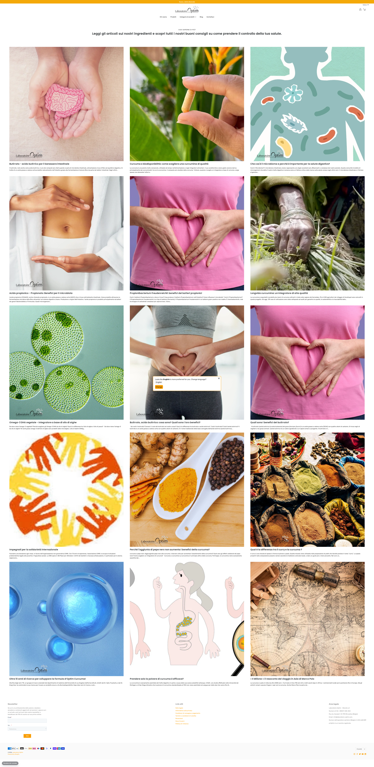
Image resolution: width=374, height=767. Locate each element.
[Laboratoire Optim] (187, 9)
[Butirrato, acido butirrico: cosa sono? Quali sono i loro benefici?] (187, 362)
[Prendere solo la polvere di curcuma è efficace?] (187, 619)
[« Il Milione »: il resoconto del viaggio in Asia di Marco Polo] (307, 619)
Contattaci (210, 17)
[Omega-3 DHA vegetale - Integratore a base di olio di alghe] (66, 362)
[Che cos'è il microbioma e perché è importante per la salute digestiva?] (307, 104)
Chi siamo (163, 17)
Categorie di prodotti (187, 17)
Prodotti (173, 17)
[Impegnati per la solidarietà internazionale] (66, 490)
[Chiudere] (370, 744)
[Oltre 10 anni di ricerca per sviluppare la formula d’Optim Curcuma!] (66, 619)
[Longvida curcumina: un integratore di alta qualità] (307, 233)
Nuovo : (181, 2)
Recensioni (179, 718)
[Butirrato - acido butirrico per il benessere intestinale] (66, 104)
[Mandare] (367, 760)
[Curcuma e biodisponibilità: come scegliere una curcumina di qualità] (187, 104)
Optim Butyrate (189, 2)
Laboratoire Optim (18, 752)
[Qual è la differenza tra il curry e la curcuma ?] (307, 490)
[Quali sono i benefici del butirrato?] (307, 362)
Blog (201, 17)
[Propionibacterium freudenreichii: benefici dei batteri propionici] (187, 233)
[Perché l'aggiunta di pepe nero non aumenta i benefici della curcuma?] (187, 490)
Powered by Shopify (13, 754)
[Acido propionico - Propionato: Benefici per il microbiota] (66, 233)
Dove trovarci (180, 721)
